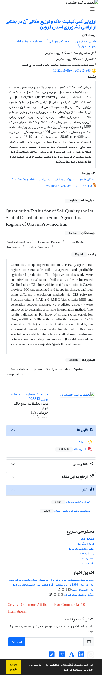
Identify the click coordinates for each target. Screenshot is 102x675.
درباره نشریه (86, 543)
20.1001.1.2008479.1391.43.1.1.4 (69, 186)
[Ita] (90, 656)
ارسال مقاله (86, 553)
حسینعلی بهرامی (59, 41)
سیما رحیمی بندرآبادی (28, 41)
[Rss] (51, 656)
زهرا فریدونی (87, 46)
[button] (61, 670)
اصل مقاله (72, 449)
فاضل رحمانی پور (85, 41)
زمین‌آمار (44, 179)
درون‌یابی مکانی (64, 179)
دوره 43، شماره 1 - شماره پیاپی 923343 (29, 396)
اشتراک (16, 641)
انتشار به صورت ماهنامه (79, 594)
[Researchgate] (62, 656)
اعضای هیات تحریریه (81, 548)
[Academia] (72, 656)
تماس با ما (88, 558)
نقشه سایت (87, 563)
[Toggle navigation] (52, 9)
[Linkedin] (81, 656)
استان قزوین (86, 179)
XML (82, 442)
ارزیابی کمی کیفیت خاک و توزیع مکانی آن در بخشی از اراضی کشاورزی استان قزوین (51, 24)
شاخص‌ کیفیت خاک (23, 179)
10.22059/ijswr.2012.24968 (72, 70)
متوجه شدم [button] (13, 667)
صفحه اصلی (87, 538)
